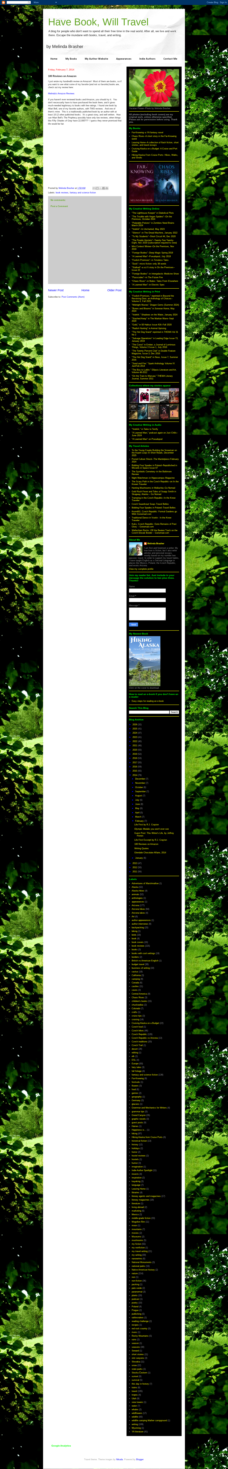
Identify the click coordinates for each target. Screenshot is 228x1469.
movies (135, 1233)
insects (135, 1174)
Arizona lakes (138, 913)
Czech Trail (137, 1045)
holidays (136, 1148)
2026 (135, 724)
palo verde (137, 1288)
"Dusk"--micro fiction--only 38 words (149, 263)
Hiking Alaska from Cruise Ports (147, 1137)
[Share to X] (100, 188)
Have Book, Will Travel (98, 21)
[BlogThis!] (97, 188)
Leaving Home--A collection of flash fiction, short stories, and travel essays (155, 143)
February (139, 821)
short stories (138, 1354)
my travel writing (140, 1251)
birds (134, 935)
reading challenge (140, 1321)
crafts (134, 1012)
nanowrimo (137, 1258)
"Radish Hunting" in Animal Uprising (149, 328)
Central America (139, 994)
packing (135, 1284)
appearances (138, 901)
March (138, 817)
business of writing (141, 968)
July (137, 800)
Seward (135, 1350)
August (139, 795)
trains (134, 1387)
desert (135, 1049)
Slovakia (136, 1361)
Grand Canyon (139, 1115)
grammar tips (138, 1111)
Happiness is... (139, 1130)
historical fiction (139, 1141)
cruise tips (137, 1016)
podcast (135, 1299)
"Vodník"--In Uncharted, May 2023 (148, 229)
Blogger (139, 1459)
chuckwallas (138, 1005)
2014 (135, 775)
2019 (135, 754)
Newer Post (56, 290)
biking (134, 931)
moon (134, 1225)
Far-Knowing (138, 1078)
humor (135, 1163)
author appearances (141, 920)
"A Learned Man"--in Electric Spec (148, 284)
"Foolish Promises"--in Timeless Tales (150, 260)
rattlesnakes (138, 1317)
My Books (71, 59)
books (135, 949)
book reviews (62, 192)
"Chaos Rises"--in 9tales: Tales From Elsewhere (155, 281)
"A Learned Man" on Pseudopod (147, 439)
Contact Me (170, 59)
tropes (135, 1395)
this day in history (140, 1384)
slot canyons (138, 1358)
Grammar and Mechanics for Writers (149, 1107)
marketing (136, 1211)
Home (53, 59)
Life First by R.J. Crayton (146, 824)
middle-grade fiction (141, 1218)
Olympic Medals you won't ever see (151, 829)
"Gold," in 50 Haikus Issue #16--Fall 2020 (152, 324)
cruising (135, 1019)
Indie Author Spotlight (142, 1170)
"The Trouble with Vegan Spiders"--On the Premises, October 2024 (152, 217)
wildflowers (137, 1413)
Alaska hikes (138, 890)
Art (133, 916)
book (134, 938)
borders (135, 957)
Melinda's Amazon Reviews (61, 93)
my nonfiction (138, 1247)
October (139, 787)
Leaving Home (139, 1189)
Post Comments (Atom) (73, 297)
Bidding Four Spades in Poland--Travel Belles (154, 507)
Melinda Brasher (155, 543)
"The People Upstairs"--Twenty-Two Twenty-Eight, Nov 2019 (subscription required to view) (154, 241)
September (140, 791)
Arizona (135, 905)
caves (135, 990)
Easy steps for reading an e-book (148, 701)
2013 (135, 863)
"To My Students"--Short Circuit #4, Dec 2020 (154, 236)
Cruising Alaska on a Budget (145, 1023)
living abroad (138, 1207)
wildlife (135, 1417)
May (137, 808)
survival (135, 1380)
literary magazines (140, 1200)
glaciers (135, 1104)
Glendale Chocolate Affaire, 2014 (150, 852)
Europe (135, 1063)
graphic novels (139, 1119)
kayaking (136, 1181)
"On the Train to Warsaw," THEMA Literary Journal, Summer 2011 (152, 377)
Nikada (119, 1459)
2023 (135, 737)
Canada (135, 982)
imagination (137, 1166)
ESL (134, 1060)
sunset (135, 1376)
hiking (134, 1133)
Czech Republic (139, 1034)
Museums (136, 1236)
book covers (138, 942)
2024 (135, 733)
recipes (135, 1325)
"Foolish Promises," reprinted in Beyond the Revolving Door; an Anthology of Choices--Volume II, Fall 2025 (153, 298)
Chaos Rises (138, 997)
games (135, 1093)
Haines (135, 1126)
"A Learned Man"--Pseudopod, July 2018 (151, 256)
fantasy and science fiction (83, 192)
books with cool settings (143, 953)
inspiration (137, 1177)
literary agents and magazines (146, 1196)
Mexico (135, 1214)
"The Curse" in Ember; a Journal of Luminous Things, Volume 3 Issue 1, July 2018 (153, 346)
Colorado (136, 1008)
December (140, 779)
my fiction (136, 1244)
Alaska (135, 887)
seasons (136, 1347)
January (139, 858)
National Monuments (142, 1262)
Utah (134, 1398)
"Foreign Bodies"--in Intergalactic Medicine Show (155, 273)
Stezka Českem (139, 1372)
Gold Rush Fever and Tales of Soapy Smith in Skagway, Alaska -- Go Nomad (154, 492)
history (135, 1144)
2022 (135, 741)
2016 (135, 766)
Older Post (114, 290)
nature (135, 1273)
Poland (135, 1306)
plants (135, 1295)
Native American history (143, 1269)
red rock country (139, 1328)
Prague (135, 1310)
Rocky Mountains (140, 1336)
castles (135, 986)
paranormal (137, 1291)
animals (135, 894)
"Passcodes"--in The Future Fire (147, 277)
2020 (135, 750)
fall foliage (137, 1071)
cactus (135, 971)
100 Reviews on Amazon (146, 844)
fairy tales (136, 1067)
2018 (135, 758)
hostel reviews (139, 1155)
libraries (135, 1192)
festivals (136, 1082)
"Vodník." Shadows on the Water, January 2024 (154, 314)
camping (136, 979)
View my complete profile (141, 569)
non (133, 1277)
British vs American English (145, 960)
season (135, 1343)
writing (135, 1424)
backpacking (138, 927)
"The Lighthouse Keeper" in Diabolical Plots (153, 213)
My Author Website (96, 59)
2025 (135, 728)
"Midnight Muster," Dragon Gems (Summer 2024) (155, 305)
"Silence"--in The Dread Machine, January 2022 (154, 232)
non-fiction (137, 1280)
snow (134, 1365)
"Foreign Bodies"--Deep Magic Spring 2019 (152, 252)
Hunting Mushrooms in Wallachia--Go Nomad (153, 488)
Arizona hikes (138, 909)
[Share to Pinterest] (106, 188)
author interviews (140, 924)
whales (135, 1409)
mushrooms (137, 1240)
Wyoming (136, 1428)
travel (134, 1391)
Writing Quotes (141, 848)
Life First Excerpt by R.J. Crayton (150, 840)
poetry (135, 1302)
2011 (135, 871)
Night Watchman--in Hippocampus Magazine (153, 478)
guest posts (137, 1122)
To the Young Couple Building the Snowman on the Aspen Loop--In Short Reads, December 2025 (154, 453)
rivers (134, 1332)
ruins (134, 1339)
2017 (135, 762)
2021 (135, 745)
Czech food (137, 1027)
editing (135, 1052)
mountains (137, 1229)
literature (136, 1203)
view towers (137, 1402)
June (138, 804)
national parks (138, 1266)
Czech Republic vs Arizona (145, 1038)
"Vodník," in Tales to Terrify (145, 429)
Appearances (123, 59)
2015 (135, 771)
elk (133, 1056)
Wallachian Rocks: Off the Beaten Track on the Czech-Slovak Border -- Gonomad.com (154, 531)
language (136, 1185)
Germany (136, 1100)
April (137, 812)
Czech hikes (138, 1030)
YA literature (137, 1431)
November (140, 783)
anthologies (137, 898)
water (134, 1406)
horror (134, 1152)
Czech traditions (139, 1041)
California (136, 975)
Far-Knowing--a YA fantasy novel (147, 132)
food (134, 1089)
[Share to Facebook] (103, 188)
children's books (139, 1001)
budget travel (138, 964)
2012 (135, 867)
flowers (135, 1085)
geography (137, 1096)
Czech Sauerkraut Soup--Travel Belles (150, 504)
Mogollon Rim (138, 1222)
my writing (137, 1255)
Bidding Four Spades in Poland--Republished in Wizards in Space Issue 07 (154, 466)
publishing (136, 1314)
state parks (137, 1369)
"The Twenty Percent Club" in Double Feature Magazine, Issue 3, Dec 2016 (153, 352)
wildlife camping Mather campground (149, 1420)
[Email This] (94, 188)
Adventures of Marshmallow (145, 883)
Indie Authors (147, 59)
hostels (135, 1159)
